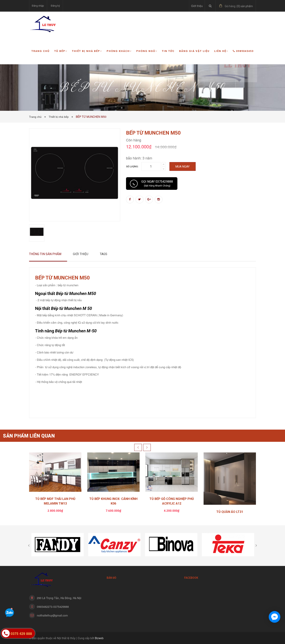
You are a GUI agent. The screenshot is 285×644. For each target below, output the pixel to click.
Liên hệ (220, 51)
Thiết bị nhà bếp (86, 51)
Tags (103, 254)
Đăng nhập (38, 5)
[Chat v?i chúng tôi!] (274, 617)
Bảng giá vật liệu (194, 51)
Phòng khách (118, 51)
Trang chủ (40, 51)
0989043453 (245, 51)
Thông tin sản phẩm (45, 254)
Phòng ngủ (145, 51)
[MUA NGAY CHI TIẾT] (55, 473)
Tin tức (168, 51)
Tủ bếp (59, 51)
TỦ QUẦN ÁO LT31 (229, 512)
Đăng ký (55, 5)
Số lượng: (132, 166)
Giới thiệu (197, 6)
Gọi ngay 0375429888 (157, 183)
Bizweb (99, 638)
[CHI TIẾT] (230, 479)
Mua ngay (182, 166)
